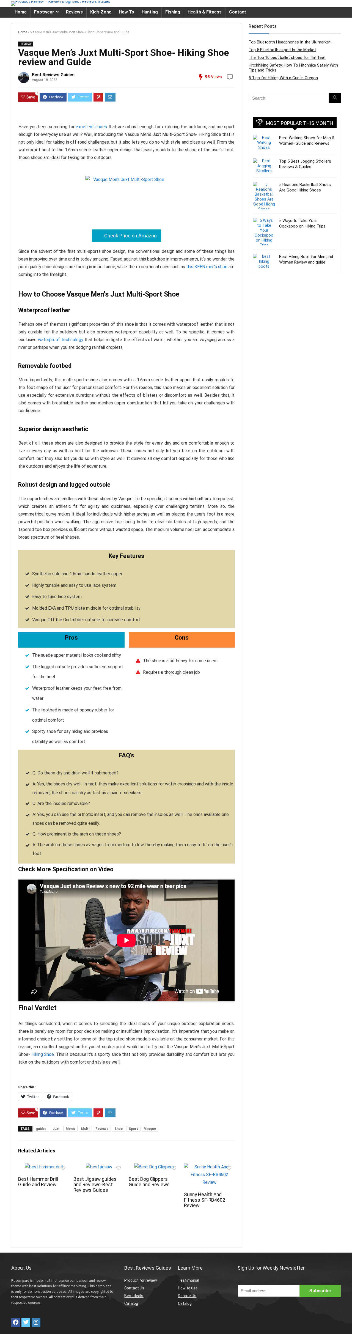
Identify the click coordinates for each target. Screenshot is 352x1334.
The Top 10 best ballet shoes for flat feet (287, 57)
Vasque (150, 1129)
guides (41, 1129)
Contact (237, 12)
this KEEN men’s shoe (206, 266)
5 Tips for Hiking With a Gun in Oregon (283, 77)
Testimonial (188, 1280)
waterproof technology (60, 339)
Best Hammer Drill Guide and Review (38, 1181)
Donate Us (187, 1296)
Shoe (118, 1129)
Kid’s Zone (100, 12)
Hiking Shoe (42, 1054)
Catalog (131, 1303)
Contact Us (134, 1288)
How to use (188, 1288)
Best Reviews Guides (53, 74)
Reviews (74, 12)
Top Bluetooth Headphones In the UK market (290, 42)
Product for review (140, 1280)
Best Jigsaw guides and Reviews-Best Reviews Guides (95, 1184)
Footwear (44, 12)
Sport (133, 1129)
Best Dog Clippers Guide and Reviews (149, 1181)
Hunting (150, 12)
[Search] (335, 98)
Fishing (172, 12)
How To (126, 12)
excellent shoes (91, 126)
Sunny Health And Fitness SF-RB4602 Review (204, 1200)
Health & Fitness (205, 12)
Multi (85, 1129)
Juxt (56, 1129)
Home (21, 12)
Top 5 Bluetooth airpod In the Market (282, 49)
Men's (70, 1129)
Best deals (133, 1296)
